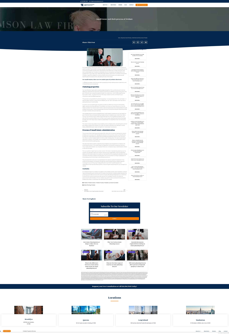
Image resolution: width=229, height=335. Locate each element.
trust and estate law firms (140, 277)
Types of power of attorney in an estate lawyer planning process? (137, 159)
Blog (126, 4)
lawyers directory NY (97, 275)
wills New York (118, 277)
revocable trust (117, 275)
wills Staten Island (122, 277)
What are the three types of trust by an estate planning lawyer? (137, 88)
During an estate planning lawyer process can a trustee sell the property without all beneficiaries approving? (137, 123)
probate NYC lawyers (133, 274)
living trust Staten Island (127, 272)
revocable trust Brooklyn (85, 275)
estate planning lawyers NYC (127, 277)
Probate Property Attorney (29, 331)
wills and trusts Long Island (128, 276)
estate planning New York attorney (103, 278)
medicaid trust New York (144, 272)
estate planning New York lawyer (126, 278)
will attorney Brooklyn (124, 275)
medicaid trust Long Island (139, 272)
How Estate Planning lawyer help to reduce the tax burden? (137, 55)
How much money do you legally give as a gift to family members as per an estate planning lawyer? (137, 105)
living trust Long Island (109, 272)
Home (119, 37)
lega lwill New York (88, 272)
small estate (88, 72)
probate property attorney (139, 274)
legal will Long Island (83, 272)
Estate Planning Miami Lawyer (109, 277)
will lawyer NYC (103, 276)
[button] (134, 42)
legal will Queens (95, 272)
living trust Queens (123, 272)
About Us (105, 4)
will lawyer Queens (107, 276)
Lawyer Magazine (104, 277)
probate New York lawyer (123, 274)
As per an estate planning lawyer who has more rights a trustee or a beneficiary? (137, 114)
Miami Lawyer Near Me (99, 277)
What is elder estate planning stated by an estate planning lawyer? (137, 132)
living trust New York (114, 272)
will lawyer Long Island (93, 276)
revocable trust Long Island (91, 275)
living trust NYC (118, 272)
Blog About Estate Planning (126, 37)
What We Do (113, 4)
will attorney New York (135, 275)
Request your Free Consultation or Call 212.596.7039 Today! (114, 286)
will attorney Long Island (130, 275)
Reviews (120, 4)
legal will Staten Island (100, 272)
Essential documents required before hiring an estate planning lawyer (137, 71)
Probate (85, 182)
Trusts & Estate (89, 4)
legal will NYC (91, 272)
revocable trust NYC (108, 275)
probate (110, 176)
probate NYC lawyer (128, 274)
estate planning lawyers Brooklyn (89, 278)
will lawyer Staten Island (112, 276)
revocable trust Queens (113, 275)
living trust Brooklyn (105, 272)
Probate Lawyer (91, 182)
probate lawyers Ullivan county (109, 274)
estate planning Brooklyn (96, 278)
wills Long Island (115, 277)
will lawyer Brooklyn (88, 276)
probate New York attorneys (116, 274)
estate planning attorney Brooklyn (118, 278)
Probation (106, 182)
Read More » (137, 58)
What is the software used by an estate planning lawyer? (137, 176)
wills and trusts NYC (139, 276)
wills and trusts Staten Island (84, 277)
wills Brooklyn (89, 277)
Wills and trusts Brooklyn (122, 276)
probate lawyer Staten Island (97, 274)
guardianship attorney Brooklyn (141, 278)
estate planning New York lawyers (134, 278)
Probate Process (100, 182)
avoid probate (101, 90)
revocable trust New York (103, 275)
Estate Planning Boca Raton (94, 277)
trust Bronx (121, 275)
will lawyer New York (98, 276)
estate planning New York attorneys (111, 278)
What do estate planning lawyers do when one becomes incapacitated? (137, 151)
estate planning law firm (88, 5)
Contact (131, 4)
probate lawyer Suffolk (103, 274)
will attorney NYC (140, 275)
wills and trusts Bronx (117, 276)
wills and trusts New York (134, 276)
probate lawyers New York (86, 274)
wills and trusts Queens (144, 276)
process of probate (113, 182)
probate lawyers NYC (91, 274)
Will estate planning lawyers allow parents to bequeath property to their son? (137, 96)
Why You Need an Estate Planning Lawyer (137, 63)
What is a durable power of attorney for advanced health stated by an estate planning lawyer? (137, 142)
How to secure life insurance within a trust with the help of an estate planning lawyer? (137, 168)
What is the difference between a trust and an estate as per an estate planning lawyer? (137, 80)
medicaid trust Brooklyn (133, 272)
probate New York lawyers (134, 277)
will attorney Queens (144, 275)
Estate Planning (87, 185)
